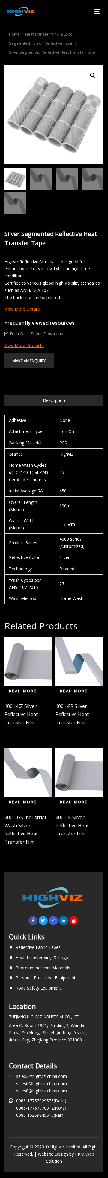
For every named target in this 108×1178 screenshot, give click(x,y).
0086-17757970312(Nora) (41, 1108)
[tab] (54, 400)
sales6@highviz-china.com (41, 1083)
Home (14, 34)
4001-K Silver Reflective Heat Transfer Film (72, 825)
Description (54, 400)
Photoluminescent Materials (43, 968)
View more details (22, 309)
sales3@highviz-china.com (41, 1076)
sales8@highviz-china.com (41, 1091)
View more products (24, 345)
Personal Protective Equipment (46, 978)
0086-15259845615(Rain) (40, 1115)
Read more (23, 690)
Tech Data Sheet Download (35, 333)
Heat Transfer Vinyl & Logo (49, 34)
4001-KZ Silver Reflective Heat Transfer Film (21, 714)
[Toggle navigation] (85, 11)
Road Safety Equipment (38, 988)
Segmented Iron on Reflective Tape (40, 43)
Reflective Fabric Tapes (38, 947)
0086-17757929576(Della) (41, 1101)
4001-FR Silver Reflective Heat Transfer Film (72, 714)
